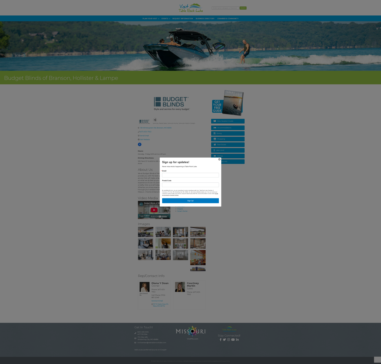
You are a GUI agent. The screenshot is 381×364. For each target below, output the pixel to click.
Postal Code (166, 180)
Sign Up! (190, 201)
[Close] (219, 159)
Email (164, 171)
